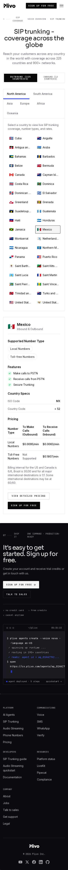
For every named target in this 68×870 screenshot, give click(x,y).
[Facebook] (34, 862)
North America (16, 93)
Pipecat (41, 772)
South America (42, 93)
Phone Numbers (13, 735)
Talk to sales (16, 594)
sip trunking (58, 19)
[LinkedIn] (41, 862)
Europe (24, 103)
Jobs (6, 803)
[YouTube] (20, 862)
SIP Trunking (11, 721)
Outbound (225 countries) (20, 77)
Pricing (7, 742)
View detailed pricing (29, 496)
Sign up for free (41, 5)
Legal (6, 823)
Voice (40, 714)
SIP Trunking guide (15, 759)
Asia (10, 103)
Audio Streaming (13, 728)
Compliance (44, 779)
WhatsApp (43, 728)
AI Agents (9, 714)
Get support (10, 816)
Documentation (12, 777)
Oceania (12, 113)
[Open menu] (61, 5)
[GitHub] (47, 862)
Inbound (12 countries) (50, 77)
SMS (40, 721)
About (6, 796)
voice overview (37, 19)
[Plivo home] (9, 5)
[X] (27, 862)
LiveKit (41, 765)
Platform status (46, 759)
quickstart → (54, 681)
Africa (41, 103)
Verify (40, 735)
